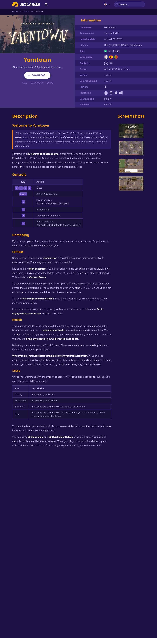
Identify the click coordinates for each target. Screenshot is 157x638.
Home (15, 11)
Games (26, 11)
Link (107, 98)
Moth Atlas (110, 27)
